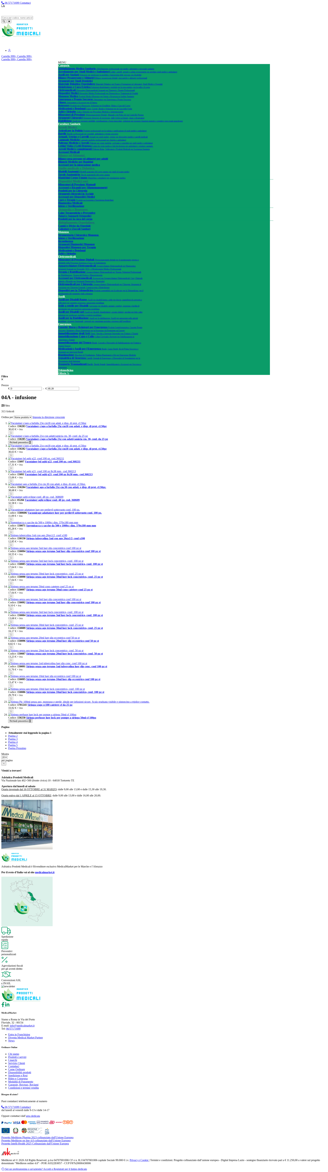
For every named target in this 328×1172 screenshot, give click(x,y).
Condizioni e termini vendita (23, 1087)
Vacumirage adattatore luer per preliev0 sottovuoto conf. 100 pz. (65, 512)
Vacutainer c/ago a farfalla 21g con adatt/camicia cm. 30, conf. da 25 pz (67, 439)
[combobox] (17, 18)
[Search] (3, 21)
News (11, 1040)
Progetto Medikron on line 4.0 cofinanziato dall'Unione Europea (36, 1140)
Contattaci (13, 1066)
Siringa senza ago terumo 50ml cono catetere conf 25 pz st (59, 589)
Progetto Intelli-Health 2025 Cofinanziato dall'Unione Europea (35, 1143)
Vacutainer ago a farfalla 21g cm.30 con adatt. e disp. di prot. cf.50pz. (66, 487)
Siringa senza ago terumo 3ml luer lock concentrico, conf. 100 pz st (64, 615)
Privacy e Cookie (139, 1160)
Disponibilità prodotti (19, 1072)
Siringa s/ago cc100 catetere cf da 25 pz (50, 704)
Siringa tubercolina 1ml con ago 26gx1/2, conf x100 (55, 538)
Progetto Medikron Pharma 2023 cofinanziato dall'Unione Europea (37, 1137)
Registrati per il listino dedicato (183, 11)
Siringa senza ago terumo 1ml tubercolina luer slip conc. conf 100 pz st (66, 666)
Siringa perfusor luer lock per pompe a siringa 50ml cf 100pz (61, 717)
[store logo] (21, 35)
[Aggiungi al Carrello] (10, 432)
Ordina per (7, 417)
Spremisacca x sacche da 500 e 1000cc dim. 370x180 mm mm (61, 525)
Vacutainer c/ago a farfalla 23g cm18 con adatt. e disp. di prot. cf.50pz (66, 426)
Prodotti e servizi (17, 1057)
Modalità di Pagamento (20, 1081)
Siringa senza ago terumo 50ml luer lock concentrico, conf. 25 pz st (64, 576)
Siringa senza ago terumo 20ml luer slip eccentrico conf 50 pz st (62, 640)
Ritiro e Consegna (18, 1078)
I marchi (12, 1060)
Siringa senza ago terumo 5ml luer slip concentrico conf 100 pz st (63, 551)
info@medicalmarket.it (22, 1025)
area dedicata (33, 1115)
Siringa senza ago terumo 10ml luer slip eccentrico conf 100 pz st (63, 679)
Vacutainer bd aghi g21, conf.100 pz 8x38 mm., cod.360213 (59, 474)
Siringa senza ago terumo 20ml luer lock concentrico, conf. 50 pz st (64, 653)
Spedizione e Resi (18, 1075)
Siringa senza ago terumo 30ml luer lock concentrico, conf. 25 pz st (64, 628)
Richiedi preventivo (19, 442)
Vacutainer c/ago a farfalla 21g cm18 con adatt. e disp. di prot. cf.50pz (66, 448)
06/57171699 (13, 1028)
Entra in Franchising (19, 1034)
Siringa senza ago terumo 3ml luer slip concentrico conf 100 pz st (63, 602)
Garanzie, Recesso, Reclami (23, 1084)
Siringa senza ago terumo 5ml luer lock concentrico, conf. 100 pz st (64, 564)
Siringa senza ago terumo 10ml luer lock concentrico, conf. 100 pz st (65, 692)
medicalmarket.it (44, 872)
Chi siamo (13, 1053)
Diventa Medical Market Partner (25, 1037)
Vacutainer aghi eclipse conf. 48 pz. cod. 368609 (52, 500)
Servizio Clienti (16, 1063)
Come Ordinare (16, 1069)
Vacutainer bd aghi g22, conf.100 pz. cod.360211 (52, 461)
